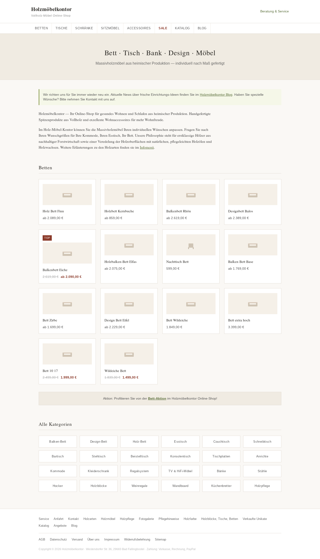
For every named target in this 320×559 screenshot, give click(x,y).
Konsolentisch (180, 456)
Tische (61, 28)
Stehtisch (99, 456)
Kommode (57, 471)
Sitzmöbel (110, 28)
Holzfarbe (190, 519)
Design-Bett (98, 441)
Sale (163, 28)
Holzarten (89, 519)
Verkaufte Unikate (255, 519)
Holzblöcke (99, 486)
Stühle (262, 471)
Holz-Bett (139, 441)
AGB (42, 539)
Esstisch (180, 441)
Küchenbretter (221, 486)
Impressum (111, 539)
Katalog (182, 28)
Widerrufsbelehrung (137, 539)
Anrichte (262, 456)
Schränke (84, 28)
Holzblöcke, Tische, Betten (219, 519)
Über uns (93, 539)
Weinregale (140, 486)
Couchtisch (221, 441)
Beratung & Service (274, 11)
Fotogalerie (146, 519)
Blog (202, 28)
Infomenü (147, 147)
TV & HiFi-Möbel (180, 471)
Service (44, 519)
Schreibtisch (262, 441)
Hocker (58, 486)
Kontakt (73, 519)
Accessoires (139, 28)
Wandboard (180, 486)
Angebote (60, 525)
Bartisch (58, 456)
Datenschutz (58, 539)
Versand (77, 539)
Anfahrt (58, 519)
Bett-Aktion (157, 398)
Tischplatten (221, 456)
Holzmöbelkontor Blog (216, 94)
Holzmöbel (108, 519)
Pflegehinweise (169, 519)
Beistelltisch (140, 456)
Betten (41, 28)
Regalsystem (139, 471)
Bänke (221, 471)
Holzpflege (262, 486)
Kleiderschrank (98, 471)
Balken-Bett (57, 441)
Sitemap (160, 539)
